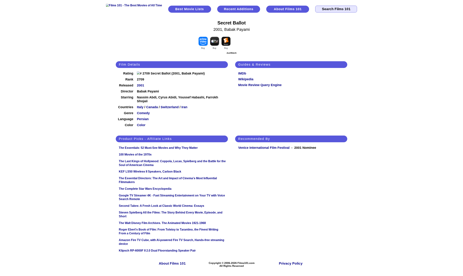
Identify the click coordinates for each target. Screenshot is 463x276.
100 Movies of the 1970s (135, 154)
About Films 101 (288, 9)
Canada (152, 107)
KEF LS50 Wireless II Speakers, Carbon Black (150, 171)
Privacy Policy (291, 263)
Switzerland (170, 107)
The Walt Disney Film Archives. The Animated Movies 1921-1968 (162, 223)
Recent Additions (238, 9)
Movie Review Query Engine (260, 85)
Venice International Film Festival (264, 148)
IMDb (242, 73)
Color (141, 125)
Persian (143, 119)
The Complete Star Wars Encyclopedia (145, 188)
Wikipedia (245, 79)
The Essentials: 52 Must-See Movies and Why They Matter (158, 147)
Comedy (143, 113)
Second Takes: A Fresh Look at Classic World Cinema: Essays (161, 205)
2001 (140, 85)
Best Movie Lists (189, 9)
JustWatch (231, 53)
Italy (140, 107)
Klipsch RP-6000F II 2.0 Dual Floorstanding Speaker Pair (157, 250)
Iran (184, 107)
